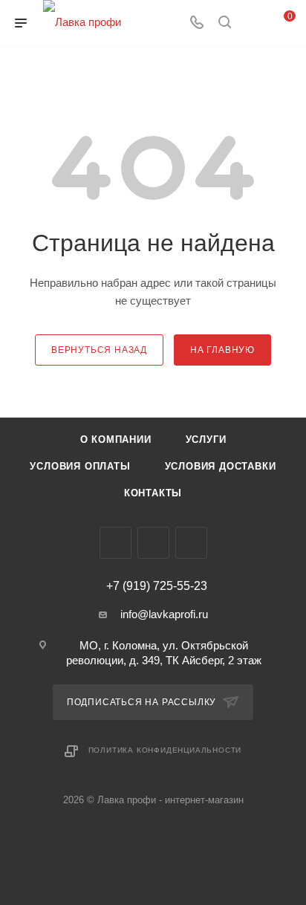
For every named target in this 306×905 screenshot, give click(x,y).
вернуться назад (99, 350)
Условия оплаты (80, 466)
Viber (153, 543)
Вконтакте (115, 543)
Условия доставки (220, 466)
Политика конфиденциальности (165, 750)
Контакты (153, 493)
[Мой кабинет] (252, 23)
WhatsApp (191, 543)
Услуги (206, 439)
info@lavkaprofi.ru (164, 614)
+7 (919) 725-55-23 (156, 586)
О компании (116, 439)
